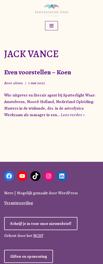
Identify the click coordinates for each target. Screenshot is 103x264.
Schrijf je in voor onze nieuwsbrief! (40, 223)
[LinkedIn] (62, 176)
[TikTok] (35, 176)
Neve (8, 193)
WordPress (68, 193)
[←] (51, 10)
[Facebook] (9, 176)
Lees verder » (73, 115)
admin (18, 83)
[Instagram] (49, 176)
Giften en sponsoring (28, 256)
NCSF (38, 235)
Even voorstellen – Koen (37, 72)
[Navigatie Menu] (51, 25)
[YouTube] (22, 176)
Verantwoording (18, 203)
